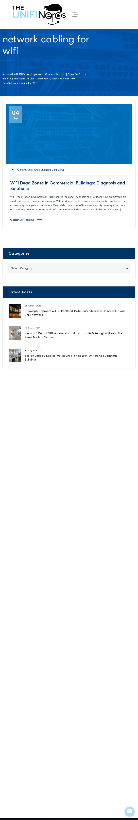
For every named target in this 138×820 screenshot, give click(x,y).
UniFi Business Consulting (49, 169)
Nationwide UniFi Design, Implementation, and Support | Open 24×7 (41, 74)
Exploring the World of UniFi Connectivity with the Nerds (36, 78)
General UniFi (25, 169)
